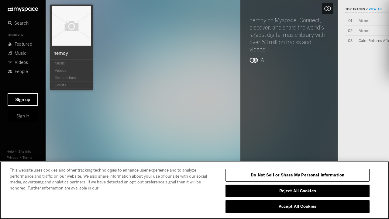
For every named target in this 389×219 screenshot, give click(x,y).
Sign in (22, 116)
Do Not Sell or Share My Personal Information (297, 175)
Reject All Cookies (297, 190)
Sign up (22, 99)
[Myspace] (23, 8)
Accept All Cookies (297, 206)
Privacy (12, 157)
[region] (194, 190)
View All (376, 9)
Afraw (364, 20)
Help (10, 151)
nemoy (60, 53)
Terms (27, 157)
